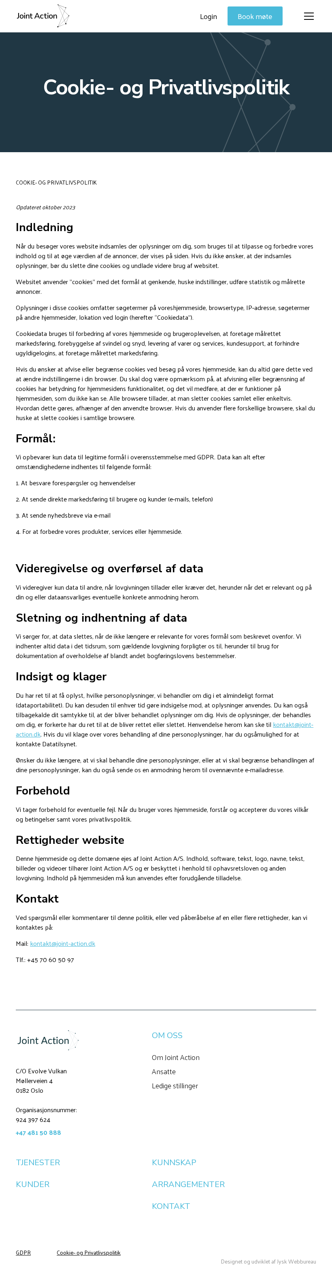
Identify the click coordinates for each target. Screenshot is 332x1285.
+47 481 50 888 (38, 1132)
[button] (307, 16)
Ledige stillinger (175, 1085)
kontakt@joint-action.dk (62, 943)
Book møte (255, 16)
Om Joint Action (176, 1056)
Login (208, 16)
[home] (43, 16)
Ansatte (164, 1071)
